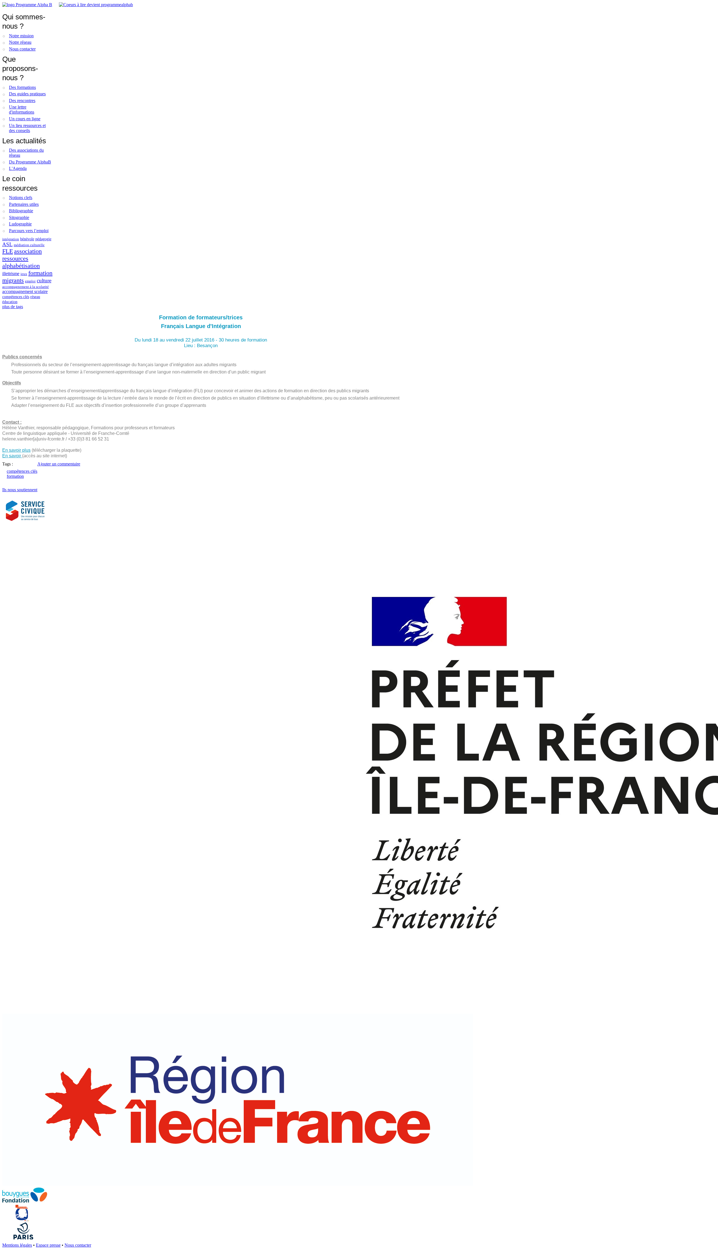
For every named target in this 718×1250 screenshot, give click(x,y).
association (28, 251)
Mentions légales (17, 1245)
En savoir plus (16, 450)
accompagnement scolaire (25, 291)
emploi (30, 281)
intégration (10, 239)
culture (44, 280)
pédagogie (43, 239)
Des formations (22, 87)
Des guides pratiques (27, 93)
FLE (7, 251)
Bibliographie (21, 210)
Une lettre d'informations (21, 109)
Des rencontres (22, 100)
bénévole (27, 239)
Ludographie (20, 224)
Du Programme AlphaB (30, 162)
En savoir (12, 455)
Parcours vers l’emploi (29, 230)
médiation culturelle (29, 245)
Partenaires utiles (24, 204)
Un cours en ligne (24, 118)
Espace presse (48, 1245)
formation (40, 272)
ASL (7, 244)
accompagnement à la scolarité (25, 287)
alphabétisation (21, 265)
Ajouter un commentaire (58, 464)
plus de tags (12, 306)
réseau (35, 296)
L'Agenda (18, 168)
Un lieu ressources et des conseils (27, 128)
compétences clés (15, 296)
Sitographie (19, 217)
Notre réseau (20, 42)
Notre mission (21, 35)
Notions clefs (20, 197)
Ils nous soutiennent (19, 489)
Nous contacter (22, 49)
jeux (23, 274)
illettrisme (10, 273)
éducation (9, 301)
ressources (15, 258)
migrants (13, 280)
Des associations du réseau (26, 153)
